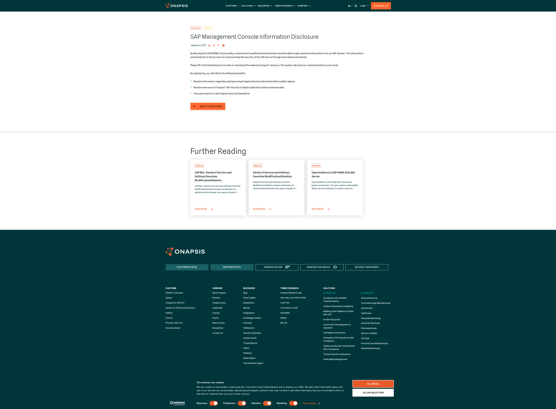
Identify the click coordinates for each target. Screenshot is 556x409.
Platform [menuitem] (171, 288)
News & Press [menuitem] (218, 323)
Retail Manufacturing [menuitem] (370, 348)
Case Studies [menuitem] (249, 298)
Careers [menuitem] (216, 313)
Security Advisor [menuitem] (173, 328)
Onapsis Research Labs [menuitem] (291, 293)
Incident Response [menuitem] (331, 319)
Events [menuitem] (215, 318)
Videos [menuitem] (246, 348)
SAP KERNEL (196, 28)
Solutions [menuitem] (329, 288)
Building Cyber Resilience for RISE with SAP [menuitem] (338, 313)
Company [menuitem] (217, 288)
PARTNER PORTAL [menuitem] (232, 267)
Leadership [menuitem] (217, 308)
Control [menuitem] (169, 318)
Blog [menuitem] (245, 293)
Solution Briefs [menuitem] (250, 338)
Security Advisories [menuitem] (252, 333)
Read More (201, 209)
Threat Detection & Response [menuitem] (337, 354)
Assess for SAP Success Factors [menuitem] (180, 308)
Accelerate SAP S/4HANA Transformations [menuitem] (335, 299)
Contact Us (381, 5)
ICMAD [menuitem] (283, 318)
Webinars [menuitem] (247, 353)
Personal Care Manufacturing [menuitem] (374, 343)
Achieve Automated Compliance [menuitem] (338, 306)
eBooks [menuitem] (246, 308)
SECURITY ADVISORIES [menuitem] (367, 267)
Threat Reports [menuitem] (250, 343)
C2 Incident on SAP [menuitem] (289, 308)
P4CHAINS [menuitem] (285, 313)
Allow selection (373, 392)
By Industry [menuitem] (367, 293)
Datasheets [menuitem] (248, 303)
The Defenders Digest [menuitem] (253, 363)
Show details (309, 403)
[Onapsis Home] (185, 251)
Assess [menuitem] (169, 298)
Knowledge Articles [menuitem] (252, 318)
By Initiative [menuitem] (329, 293)
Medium (208, 28)
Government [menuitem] (367, 308)
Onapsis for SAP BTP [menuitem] (175, 303)
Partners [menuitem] (216, 298)
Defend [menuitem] (169, 313)
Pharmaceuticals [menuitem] (369, 328)
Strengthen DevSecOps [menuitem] (334, 333)
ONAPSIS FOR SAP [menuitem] (273, 267)
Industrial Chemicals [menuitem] (370, 323)
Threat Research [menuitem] (289, 288)
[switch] (242, 403)
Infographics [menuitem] (249, 313)
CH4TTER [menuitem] (284, 303)
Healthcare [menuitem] (366, 313)
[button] (232, 5)
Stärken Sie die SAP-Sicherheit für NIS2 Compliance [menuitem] (339, 347)
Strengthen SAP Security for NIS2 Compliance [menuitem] (338, 339)
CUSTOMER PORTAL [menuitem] (187, 267)
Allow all (373, 384)
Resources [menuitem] (249, 288)
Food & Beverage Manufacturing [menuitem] (375, 303)
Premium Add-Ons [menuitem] (174, 323)
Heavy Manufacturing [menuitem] (371, 318)
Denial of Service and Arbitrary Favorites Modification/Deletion (272, 174)
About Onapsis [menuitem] (219, 293)
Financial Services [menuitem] (369, 298)
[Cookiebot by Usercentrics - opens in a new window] (177, 403)
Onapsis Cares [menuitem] (219, 303)
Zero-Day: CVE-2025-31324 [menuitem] (293, 298)
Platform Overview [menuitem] (174, 293)
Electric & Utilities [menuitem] (369, 333)
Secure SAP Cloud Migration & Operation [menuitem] (337, 326)
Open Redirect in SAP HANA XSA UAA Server (333, 174)
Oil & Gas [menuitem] (365, 338)
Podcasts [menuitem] (247, 323)
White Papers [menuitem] (249, 358)
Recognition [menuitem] (217, 328)
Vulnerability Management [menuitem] (335, 359)
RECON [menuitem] (283, 323)
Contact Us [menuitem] (217, 333)
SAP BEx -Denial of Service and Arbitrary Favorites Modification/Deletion (213, 176)
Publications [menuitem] (248, 328)
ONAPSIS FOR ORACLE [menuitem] (318, 267)
